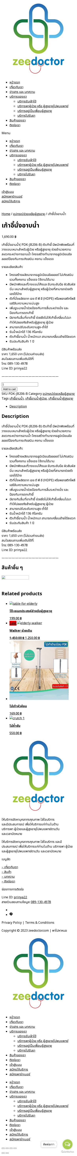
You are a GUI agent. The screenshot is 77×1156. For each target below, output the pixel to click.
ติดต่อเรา (14, 125)
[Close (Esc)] (3, 1148)
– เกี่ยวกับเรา (10, 867)
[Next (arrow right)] (7, 1153)
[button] (38, 133)
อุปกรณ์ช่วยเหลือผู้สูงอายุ (29, 214)
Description (18, 406)
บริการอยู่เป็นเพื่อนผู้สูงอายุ (34, 111)
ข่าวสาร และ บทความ (22, 92)
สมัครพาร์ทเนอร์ (19, 1074)
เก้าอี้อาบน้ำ (16, 398)
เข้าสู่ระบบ (15, 1064)
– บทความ (8, 876)
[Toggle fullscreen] (11, 1148)
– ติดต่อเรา (8, 881)
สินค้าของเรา (17, 120)
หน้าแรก (14, 82)
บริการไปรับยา (26, 115)
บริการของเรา (18, 96)
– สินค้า (6, 872)
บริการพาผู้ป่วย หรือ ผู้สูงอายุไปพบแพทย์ (42, 106)
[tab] (42, 406)
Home (6, 214)
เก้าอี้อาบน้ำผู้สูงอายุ (60, 398)
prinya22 (20, 897)
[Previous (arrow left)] (3, 1153)
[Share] (7, 1148)
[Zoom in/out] (15, 1148)
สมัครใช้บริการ (18, 1069)
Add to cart (9, 389)
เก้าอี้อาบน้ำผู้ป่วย (36, 398)
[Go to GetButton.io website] (67, 1152)
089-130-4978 (41, 902)
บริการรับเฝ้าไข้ (26, 101)
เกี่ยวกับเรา (16, 87)
